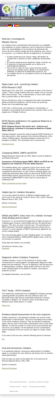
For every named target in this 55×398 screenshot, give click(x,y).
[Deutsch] (9, 25)
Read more (6, 305)
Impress (25, 386)
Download (5, 248)
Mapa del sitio (14, 391)
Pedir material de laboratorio (18, 382)
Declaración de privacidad (37, 386)
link (3, 339)
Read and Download (9, 207)
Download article (8, 144)
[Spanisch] (17, 25)
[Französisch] (13, 25)
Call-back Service (15, 386)
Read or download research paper (14, 183)
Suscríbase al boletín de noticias (39, 382)
